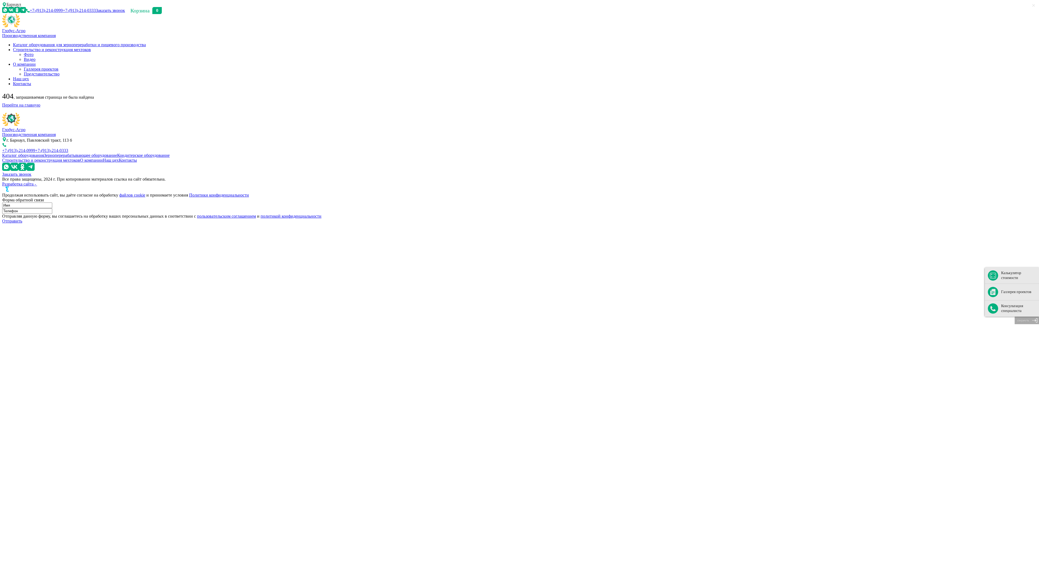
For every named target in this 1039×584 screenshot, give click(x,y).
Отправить (12, 221)
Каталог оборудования (23, 155)
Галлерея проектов (41, 69)
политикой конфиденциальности (291, 216)
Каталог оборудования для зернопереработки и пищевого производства (79, 44)
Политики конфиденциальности (219, 195)
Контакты (22, 83)
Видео (29, 59)
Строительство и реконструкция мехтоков (52, 49)
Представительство (42, 74)
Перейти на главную (21, 105)
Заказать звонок (110, 10)
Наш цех (21, 79)
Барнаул (13, 4)
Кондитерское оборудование (143, 155)
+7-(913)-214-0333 (79, 10)
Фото (29, 54)
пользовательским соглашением (226, 216)
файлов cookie (132, 195)
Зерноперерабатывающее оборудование (80, 155)
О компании (24, 64)
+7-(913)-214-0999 (46, 10)
